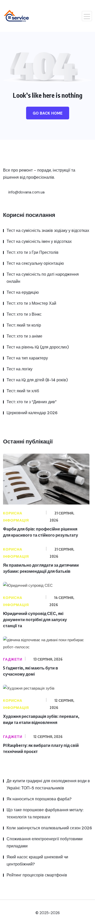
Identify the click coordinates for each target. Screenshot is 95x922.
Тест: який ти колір (24, 325)
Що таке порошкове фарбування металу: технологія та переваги (45, 813)
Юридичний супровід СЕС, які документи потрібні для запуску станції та (35, 619)
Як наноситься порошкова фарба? (39, 799)
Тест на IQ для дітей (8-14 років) (37, 380)
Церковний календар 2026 (32, 412)
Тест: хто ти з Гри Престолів (33, 252)
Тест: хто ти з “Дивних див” (31, 401)
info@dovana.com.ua (26, 192)
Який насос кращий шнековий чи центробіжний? (37, 860)
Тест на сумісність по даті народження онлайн (43, 278)
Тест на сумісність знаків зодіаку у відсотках (48, 230)
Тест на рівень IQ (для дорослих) (38, 347)
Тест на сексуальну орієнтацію (35, 263)
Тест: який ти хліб (23, 391)
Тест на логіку (19, 369)
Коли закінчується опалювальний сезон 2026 (49, 828)
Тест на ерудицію (23, 292)
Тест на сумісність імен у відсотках (39, 241)
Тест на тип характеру (27, 358)
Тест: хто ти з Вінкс (24, 314)
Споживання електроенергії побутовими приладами (45, 842)
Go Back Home (48, 113)
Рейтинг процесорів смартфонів (37, 875)
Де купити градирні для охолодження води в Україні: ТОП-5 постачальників (48, 784)
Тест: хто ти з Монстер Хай (31, 303)
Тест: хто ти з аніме (24, 336)
